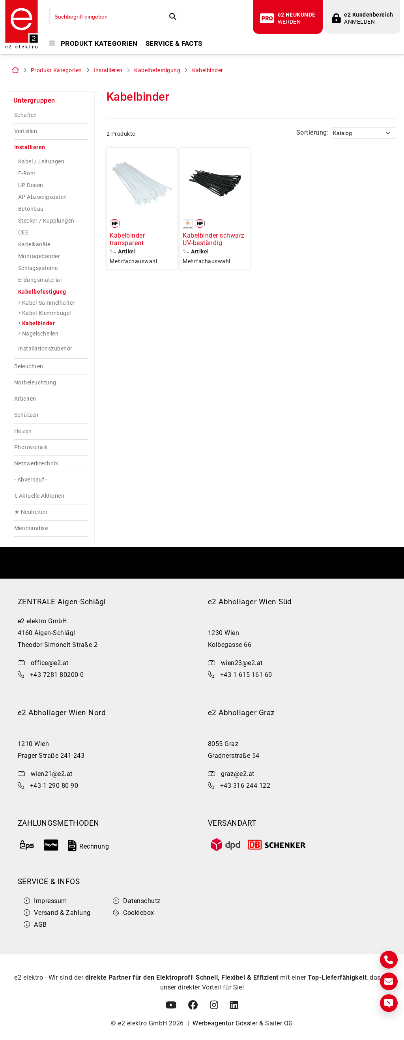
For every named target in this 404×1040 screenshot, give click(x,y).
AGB (40, 924)
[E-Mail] (389, 981)
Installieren (108, 70)
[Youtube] (171, 1005)
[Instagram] (214, 1005)
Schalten (25, 115)
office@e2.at (50, 663)
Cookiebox (138, 912)
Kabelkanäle (34, 244)
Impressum (50, 901)
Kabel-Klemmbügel (46, 313)
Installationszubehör (45, 348)
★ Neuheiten (30, 512)
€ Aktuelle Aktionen (39, 496)
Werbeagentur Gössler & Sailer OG (243, 1023)
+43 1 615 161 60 (246, 674)
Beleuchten (28, 366)
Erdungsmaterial (40, 280)
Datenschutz (141, 901)
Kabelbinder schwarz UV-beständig (213, 239)
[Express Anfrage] (389, 1003)
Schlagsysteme (38, 268)
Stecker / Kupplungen (46, 220)
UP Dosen (30, 185)
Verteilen (25, 131)
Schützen (26, 415)
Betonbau (31, 209)
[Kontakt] (389, 960)
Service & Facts (174, 43)
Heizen (23, 431)
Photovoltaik (31, 447)
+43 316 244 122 (245, 785)
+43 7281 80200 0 (57, 674)
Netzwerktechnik (36, 463)
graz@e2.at (237, 774)
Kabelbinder (207, 70)
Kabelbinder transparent (127, 239)
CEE (23, 232)
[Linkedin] (234, 1005)
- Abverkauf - (30, 479)
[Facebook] (193, 1005)
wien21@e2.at (52, 774)
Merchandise (31, 528)
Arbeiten (25, 398)
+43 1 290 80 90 (54, 785)
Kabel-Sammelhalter (48, 303)
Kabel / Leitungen (41, 161)
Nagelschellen (40, 333)
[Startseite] (21, 47)
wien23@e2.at (242, 663)
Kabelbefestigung (157, 70)
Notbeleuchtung (35, 382)
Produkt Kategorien (99, 43)
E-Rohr (27, 173)
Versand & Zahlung (62, 912)
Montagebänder (39, 256)
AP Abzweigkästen (42, 197)
